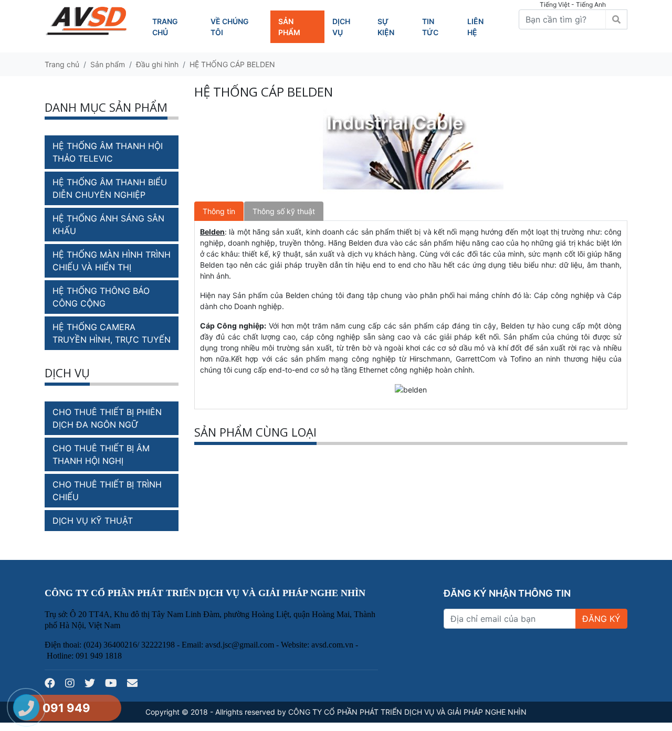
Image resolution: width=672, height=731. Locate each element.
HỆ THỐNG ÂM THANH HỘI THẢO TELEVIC (107, 152)
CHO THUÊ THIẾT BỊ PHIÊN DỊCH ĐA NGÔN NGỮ (107, 418)
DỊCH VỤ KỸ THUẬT (92, 520)
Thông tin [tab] (219, 211)
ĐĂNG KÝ (601, 618)
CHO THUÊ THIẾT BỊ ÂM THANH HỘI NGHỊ (101, 454)
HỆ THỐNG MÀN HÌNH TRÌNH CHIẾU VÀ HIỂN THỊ (111, 260)
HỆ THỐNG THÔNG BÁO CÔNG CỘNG (101, 297)
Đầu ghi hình (157, 64)
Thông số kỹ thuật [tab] (284, 211)
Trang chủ (62, 64)
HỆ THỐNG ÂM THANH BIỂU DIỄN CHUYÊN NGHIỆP (109, 188)
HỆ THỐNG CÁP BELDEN (232, 64)
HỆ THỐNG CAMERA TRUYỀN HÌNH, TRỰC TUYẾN (111, 333)
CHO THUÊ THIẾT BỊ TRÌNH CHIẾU (107, 490)
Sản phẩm (107, 64)
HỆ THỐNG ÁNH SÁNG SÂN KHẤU (108, 224)
